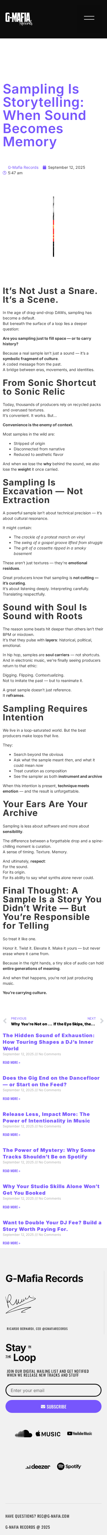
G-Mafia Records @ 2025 (27, 1527)
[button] (89, 19)
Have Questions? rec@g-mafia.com (37, 1516)
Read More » (11, 1062)
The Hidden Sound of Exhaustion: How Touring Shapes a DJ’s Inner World (49, 1041)
